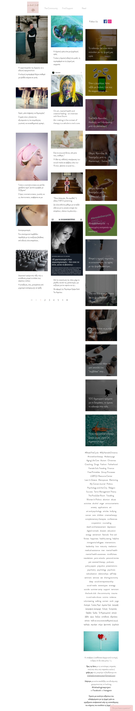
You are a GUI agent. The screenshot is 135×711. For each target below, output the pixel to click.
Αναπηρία (87, 605)
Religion (112, 487)
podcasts (110, 562)
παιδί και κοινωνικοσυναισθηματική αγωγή (104, 620)
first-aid (113, 534)
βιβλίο (87, 616)
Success (89, 491)
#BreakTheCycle (92, 452)
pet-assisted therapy (96, 562)
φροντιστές (107, 624)
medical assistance (92, 550)
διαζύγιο (97, 616)
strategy (112, 585)
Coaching (89, 464)
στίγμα (100, 624)
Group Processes (108, 472)
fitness (86, 538)
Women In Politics (94, 499)
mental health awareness (96, 554)
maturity (103, 546)
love (97, 546)
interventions (110, 542)
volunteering (89, 601)
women (105, 601)
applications (103, 507)
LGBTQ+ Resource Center (101, 476)
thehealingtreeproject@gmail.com (101, 675)
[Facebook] (105, 21)
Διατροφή (115, 605)
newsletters (88, 558)
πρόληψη (87, 624)
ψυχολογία (115, 624)
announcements (112, 503)
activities (87, 503)
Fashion (103, 464)
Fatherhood (113, 464)
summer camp (96, 589)
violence (112, 597)
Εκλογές (105, 609)
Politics (110, 484)
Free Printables (94, 472)
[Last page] (67, 300)
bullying (113, 511)
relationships (103, 573)
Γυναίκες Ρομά (96, 605)
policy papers (90, 566)
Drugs (96, 464)
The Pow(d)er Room (96, 495)
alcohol (95, 503)
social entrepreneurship (103, 581)
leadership (90, 546)
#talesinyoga (109, 456)
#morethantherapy (95, 456)
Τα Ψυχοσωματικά (104, 612)
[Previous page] (36, 300)
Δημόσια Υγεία (106, 605)
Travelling (110, 495)
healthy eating (105, 538)
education (111, 530)
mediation (112, 546)
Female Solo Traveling (97, 468)
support (107, 589)
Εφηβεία (88, 612)
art (110, 507)
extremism (97, 534)
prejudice (101, 566)
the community (104, 593)
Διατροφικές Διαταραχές (93, 609)
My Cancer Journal (97, 484)
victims (105, 597)
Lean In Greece (91, 480)
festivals (105, 534)
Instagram (108, 690)
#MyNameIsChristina (108, 452)
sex (101, 577)
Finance (110, 468)
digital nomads (93, 530)
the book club (90, 593)
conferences (112, 519)
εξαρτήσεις (113, 616)
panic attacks (99, 558)
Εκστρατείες (113, 609)
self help (113, 573)
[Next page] (63, 300)
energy (88, 534)
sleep (91, 581)
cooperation (96, 523)
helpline (115, 538)
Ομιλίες (95, 612)
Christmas (112, 460)
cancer (88, 515)
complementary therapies (95, 519)
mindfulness (112, 554)
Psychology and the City (97, 487)
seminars (88, 577)
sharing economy (111, 577)
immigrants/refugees (95, 542)
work (111, 601)
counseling (107, 523)
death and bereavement (96, 527)
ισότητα (87, 620)
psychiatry (91, 569)
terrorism (115, 589)
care (94, 515)
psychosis (111, 569)
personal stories (112, 558)
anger (102, 503)
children (100, 515)
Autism (103, 460)
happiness (94, 538)
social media (92, 585)
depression (111, 527)
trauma (114, 593)
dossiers (103, 530)
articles (106, 511)
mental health (111, 550)
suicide (87, 589)
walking (98, 601)
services (96, 577)
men (103, 550)
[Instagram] (109, 21)
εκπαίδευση (105, 616)
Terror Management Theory (105, 491)
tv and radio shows (93, 597)
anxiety (94, 507)
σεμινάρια (94, 624)
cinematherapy (111, 515)
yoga (117, 601)
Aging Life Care (92, 460)
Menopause (103, 480)
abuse (113, 499)
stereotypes (103, 585)
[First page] (32, 300)
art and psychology (94, 511)
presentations (111, 566)
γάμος (92, 616)
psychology (101, 569)
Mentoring (113, 480)
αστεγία (114, 612)
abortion (106, 499)
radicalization (91, 573)
